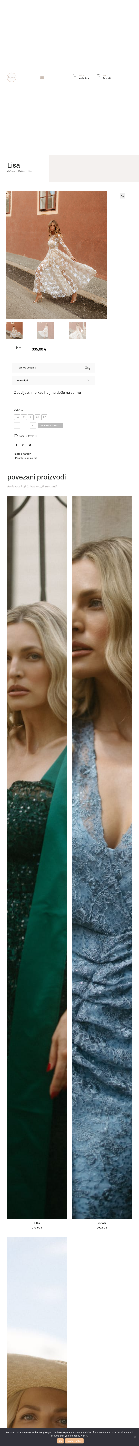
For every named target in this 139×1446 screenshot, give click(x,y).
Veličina (19, 410)
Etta (37, 1223)
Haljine (21, 171)
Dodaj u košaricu (50, 425)
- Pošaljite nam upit (25, 458)
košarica (84, 78)
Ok (60, 1441)
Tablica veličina (26, 367)
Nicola (101, 1223)
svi (104, 75)
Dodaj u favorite (27, 436)
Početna (11, 171)
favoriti (107, 78)
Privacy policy (74, 1441)
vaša (81, 75)
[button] (42, 77)
